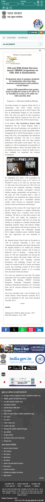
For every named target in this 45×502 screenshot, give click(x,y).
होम (4, 38)
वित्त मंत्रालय (7, 454)
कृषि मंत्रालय (7, 457)
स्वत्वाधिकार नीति (35, 484)
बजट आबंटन (7, 417)
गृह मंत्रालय (7, 460)
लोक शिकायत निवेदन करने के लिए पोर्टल (14, 438)
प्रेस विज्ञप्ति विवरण (23, 38)
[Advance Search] (11, 7)
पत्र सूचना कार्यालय (14, 16)
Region (4, 1)
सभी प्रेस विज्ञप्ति (11, 38)
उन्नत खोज (34, 32)
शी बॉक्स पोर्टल (7, 441)
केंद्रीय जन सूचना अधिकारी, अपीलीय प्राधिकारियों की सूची (19, 414)
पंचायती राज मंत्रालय (9, 469)
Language (23, 1)
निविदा (19, 486)
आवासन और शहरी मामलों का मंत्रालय (13, 463)
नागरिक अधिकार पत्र (9, 423)
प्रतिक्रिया (36, 486)
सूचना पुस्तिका (7, 432)
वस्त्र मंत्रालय (7, 451)
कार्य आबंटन (7, 420)
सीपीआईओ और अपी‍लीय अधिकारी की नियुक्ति (15, 429)
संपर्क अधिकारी (7, 411)
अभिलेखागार (27, 486)
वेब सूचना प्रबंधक (8, 435)
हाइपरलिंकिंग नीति (9, 484)
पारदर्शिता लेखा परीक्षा (9, 426)
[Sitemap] (7, 7)
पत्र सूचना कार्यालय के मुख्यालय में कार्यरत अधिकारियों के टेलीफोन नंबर (22, 395)
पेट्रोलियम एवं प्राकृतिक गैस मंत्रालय (13, 472)
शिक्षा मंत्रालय (7, 466)
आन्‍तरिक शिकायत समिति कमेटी (12, 408)
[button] (41, 4)
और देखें (41, 478)
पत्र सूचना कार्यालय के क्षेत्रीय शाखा (13, 402)
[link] (22, 348)
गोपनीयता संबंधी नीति (22, 484)
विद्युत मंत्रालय (7, 475)
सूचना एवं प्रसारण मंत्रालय (11, 448)
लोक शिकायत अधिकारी (10, 405)
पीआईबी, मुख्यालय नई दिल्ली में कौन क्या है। (15, 398)
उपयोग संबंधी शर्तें (10, 486)
